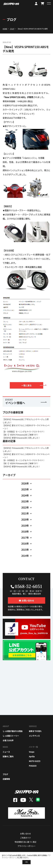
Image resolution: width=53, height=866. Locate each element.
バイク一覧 (33, 747)
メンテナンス (34, 735)
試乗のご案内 (8, 756)
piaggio (33, 765)
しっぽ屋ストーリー (11, 735)
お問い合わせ (25, 833)
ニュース (6, 751)
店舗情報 (6, 779)
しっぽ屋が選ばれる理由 (13, 731)
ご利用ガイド (25, 837)
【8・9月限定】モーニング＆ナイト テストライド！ (24, 431)
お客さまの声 (8, 740)
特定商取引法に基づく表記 (25, 842)
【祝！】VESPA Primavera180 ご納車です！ (21, 434)
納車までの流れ (35, 731)
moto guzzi (34, 761)
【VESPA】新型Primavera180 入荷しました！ (21, 437)
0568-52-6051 (28, 586)
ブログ (5, 774)
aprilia (32, 756)
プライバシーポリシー (26, 846)
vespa (31, 751)
